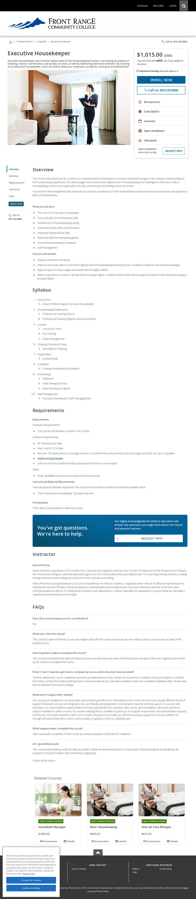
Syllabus (13, 175)
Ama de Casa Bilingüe (156, 827)
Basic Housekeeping (103, 827)
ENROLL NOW (161, 80)
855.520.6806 (15, 219)
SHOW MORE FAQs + (44, 760)
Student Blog (165, 868)
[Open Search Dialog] (183, 5)
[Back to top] (98, 864)
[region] (31, 872)
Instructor (14, 189)
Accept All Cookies (31, 880)
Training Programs (25, 41)
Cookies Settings (31, 888)
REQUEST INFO (173, 151)
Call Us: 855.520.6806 (174, 41)
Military (136, 868)
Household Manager (52, 827)
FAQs (11, 196)
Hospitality (42, 41)
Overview (14, 169)
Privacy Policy (102, 891)
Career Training (79, 868)
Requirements (16, 182)
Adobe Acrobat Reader (50, 458)
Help (135, 872)
